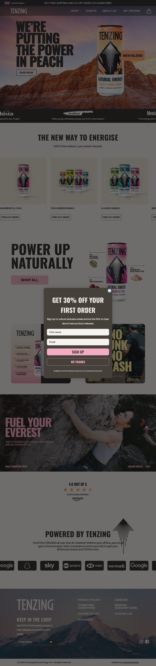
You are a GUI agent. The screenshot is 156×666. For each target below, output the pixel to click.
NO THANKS (78, 362)
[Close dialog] (109, 290)
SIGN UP (78, 352)
